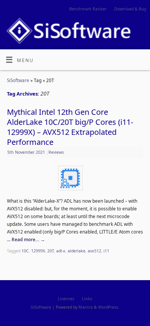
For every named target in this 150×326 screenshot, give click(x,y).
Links (87, 298)
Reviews (56, 152)
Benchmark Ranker (88, 9)
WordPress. (108, 307)
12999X (38, 251)
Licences (66, 298)
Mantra (85, 307)
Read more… (28, 239)
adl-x (60, 251)
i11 (106, 251)
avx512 (94, 251)
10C (25, 251)
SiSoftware (18, 80)
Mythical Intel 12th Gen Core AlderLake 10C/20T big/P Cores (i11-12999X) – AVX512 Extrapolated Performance (70, 127)
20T (50, 251)
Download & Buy (130, 9)
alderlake (76, 251)
